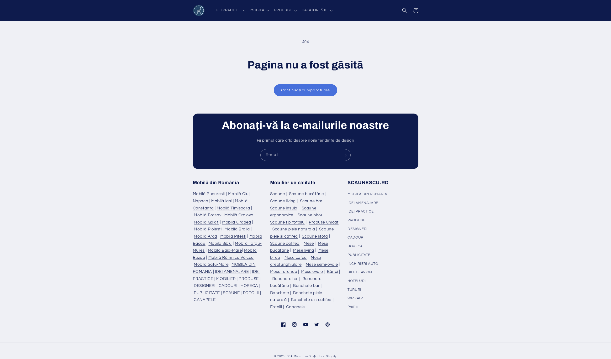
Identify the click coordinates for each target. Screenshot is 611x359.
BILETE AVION (360, 272)
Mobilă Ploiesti (207, 229)
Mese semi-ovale (322, 264)
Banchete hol (285, 279)
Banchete (279, 293)
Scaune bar (311, 201)
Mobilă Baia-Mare (225, 250)
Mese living (303, 250)
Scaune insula (283, 208)
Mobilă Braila (237, 229)
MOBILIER (226, 279)
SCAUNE (231, 293)
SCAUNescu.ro (297, 356)
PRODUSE (248, 279)
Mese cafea (295, 257)
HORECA (249, 286)
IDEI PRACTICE (361, 211)
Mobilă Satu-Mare (211, 264)
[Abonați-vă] (344, 155)
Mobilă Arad (205, 236)
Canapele (295, 307)
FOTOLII (251, 293)
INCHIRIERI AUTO (363, 263)
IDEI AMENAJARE (232, 272)
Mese (309, 243)
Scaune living (283, 201)
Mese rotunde (283, 272)
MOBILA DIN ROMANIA (367, 194)
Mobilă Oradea (236, 222)
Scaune (277, 194)
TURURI (354, 289)
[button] (229, 10)
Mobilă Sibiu (220, 243)
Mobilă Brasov (207, 215)
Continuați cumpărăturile (305, 90)
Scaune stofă (315, 236)
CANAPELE (205, 300)
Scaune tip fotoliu (287, 222)
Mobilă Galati (206, 222)
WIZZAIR (355, 298)
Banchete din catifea (311, 300)
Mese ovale (312, 272)
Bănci (332, 272)
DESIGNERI (205, 286)
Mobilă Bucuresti (209, 194)
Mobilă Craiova (238, 215)
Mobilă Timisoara (233, 208)
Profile (353, 307)
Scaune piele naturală (293, 229)
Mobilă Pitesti (233, 236)
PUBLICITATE (207, 293)
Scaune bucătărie (306, 194)
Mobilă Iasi (221, 201)
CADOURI (228, 286)
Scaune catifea (285, 243)
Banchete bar (306, 286)
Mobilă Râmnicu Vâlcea (231, 257)
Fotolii (276, 307)
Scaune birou (311, 215)
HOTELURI (357, 281)
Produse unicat (324, 222)
